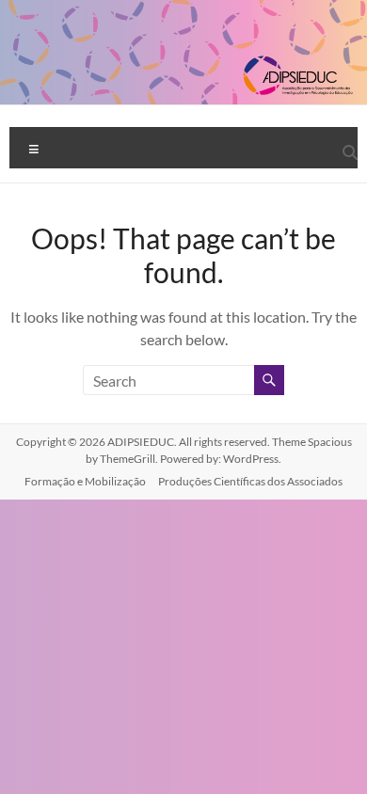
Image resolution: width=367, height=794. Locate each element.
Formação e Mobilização (85, 481)
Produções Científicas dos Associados (250, 481)
